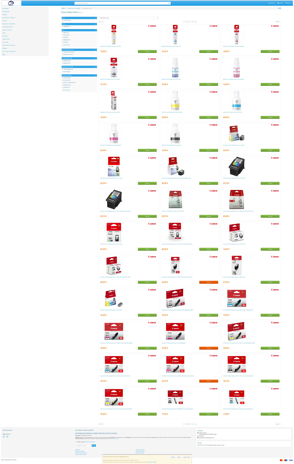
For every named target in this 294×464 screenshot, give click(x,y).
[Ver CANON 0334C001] (128, 397)
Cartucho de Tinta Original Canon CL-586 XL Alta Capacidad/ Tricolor (177, 277)
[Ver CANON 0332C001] (128, 364)
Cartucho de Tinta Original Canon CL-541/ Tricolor (234, 178)
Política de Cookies (151, 462)
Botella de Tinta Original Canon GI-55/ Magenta (233, 79)
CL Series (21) (67, 80)
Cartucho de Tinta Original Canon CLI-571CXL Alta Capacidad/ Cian (115, 375)
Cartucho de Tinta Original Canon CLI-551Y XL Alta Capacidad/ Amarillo (239, 343)
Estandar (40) (67, 71)
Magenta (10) (67, 39)
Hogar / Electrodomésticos (8, 45)
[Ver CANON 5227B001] (251, 166)
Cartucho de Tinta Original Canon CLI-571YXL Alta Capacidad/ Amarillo (116, 408)
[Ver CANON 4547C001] (251, 34)
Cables (4, 33)
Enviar (93, 445)
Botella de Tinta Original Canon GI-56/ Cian (232, 112)
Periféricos (5, 36)
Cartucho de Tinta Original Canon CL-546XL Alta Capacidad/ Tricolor (238, 211)
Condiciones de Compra (81, 453)
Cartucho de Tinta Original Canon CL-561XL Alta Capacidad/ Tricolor (177, 244)
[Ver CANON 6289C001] (190, 67)
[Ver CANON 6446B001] (251, 331)
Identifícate (272, 3)
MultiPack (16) (67, 63)
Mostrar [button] (278, 21)
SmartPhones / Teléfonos (8, 17)
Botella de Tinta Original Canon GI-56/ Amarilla (172, 112)
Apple (3, 54)
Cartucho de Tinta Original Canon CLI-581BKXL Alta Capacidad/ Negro (177, 408)
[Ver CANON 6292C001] (128, 100)
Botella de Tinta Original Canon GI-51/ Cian (171, 46)
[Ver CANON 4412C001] (190, 133)
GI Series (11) (67, 87)
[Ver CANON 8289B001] (190, 199)
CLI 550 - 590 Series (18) (69, 82)
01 (187, 21)
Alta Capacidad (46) (68, 69)
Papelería (4, 48)
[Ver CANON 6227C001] (251, 265)
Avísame (209, 282)
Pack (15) (66, 37)
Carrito (289, 3)
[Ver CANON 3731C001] (128, 232)
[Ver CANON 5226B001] (128, 199)
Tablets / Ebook (6, 39)
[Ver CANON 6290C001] (251, 67)
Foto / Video (5, 42)
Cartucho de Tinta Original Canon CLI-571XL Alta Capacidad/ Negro (238, 375)
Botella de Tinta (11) (68, 54)
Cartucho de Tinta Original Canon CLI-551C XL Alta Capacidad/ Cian (238, 310)
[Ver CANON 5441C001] (128, 265)
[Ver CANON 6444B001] (251, 298)
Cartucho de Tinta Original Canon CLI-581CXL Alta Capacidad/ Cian (238, 408)
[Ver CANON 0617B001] (251, 133)
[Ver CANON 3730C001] (190, 232)
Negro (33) (66, 32)
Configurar (173, 457)
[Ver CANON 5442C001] (251, 232)
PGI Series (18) (67, 85)
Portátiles (4, 14)
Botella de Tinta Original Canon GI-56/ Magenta (110, 145)
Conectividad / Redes (7, 26)
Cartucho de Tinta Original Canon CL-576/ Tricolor (234, 244)
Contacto (281, 3)
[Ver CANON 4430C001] (251, 100)
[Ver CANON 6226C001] (190, 265)
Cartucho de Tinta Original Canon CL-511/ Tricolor (111, 178)
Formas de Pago (140, 453)
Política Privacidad (79, 451)
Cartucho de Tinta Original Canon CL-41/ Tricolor (234, 145)
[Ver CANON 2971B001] (190, 166)
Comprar (147, 51)
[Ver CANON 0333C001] (190, 364)
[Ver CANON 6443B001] (190, 298)
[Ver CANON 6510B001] (190, 331)
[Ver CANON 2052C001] (190, 397)
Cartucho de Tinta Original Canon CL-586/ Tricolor (234, 277)
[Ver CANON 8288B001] (251, 199)
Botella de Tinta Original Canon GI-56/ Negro (171, 145)
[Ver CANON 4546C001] (190, 34)
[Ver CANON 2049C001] (251, 397)
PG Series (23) (67, 77)
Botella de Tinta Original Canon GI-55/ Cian (171, 79)
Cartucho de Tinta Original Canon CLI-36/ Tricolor (111, 310)
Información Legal (140, 449)
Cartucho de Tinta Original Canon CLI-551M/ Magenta (173, 343)
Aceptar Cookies (186, 457)
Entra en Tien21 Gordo (80, 454)
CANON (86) (66, 26)
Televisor (4, 20)
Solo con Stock (67, 20)
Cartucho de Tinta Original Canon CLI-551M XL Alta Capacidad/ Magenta (116, 343)
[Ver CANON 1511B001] (128, 298)
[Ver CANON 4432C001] (190, 100)
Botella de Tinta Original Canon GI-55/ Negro (110, 112)
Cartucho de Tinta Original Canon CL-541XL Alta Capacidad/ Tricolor (115, 211)
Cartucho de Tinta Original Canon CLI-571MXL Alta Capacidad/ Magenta (178, 375)
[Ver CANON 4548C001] (128, 34)
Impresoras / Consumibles (8, 23)
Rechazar (179, 457)
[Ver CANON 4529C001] (128, 67)
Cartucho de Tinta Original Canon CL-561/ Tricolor (111, 244)
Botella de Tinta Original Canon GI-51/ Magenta (233, 46)
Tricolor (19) (66, 35)
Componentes (5, 11)
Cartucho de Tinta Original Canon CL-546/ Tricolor (173, 211)
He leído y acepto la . (86, 441)
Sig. (195, 21)
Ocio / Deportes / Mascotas (9, 51)
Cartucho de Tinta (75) (69, 52)
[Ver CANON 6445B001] (128, 331)
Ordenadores (5, 8)
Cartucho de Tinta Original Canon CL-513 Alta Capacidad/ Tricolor (176, 178)
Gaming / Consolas (6, 30)
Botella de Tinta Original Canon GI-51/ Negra (110, 79)
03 (192, 21)
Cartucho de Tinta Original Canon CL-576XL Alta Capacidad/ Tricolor (115, 277)
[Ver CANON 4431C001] (128, 133)
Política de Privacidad (115, 438)
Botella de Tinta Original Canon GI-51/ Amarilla (110, 46)
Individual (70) (67, 60)
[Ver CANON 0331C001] (251, 364)
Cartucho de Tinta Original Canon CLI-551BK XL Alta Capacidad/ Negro (177, 310)
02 (189, 21)
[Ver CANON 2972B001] (128, 166)
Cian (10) (66, 42)
